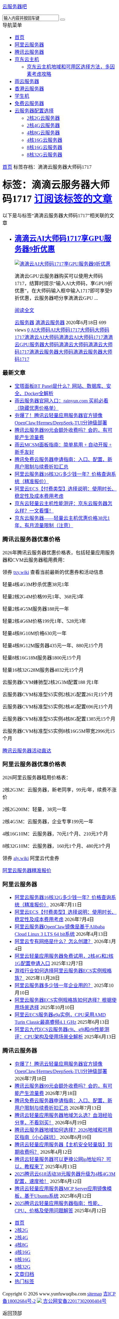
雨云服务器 (27, 81)
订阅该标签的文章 (73, 198)
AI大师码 (40, 330)
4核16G (23, 1252)
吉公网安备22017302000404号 (74, 1301)
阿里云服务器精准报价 (26, 870)
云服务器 (24, 322)
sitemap (94, 1293)
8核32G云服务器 (44, 154)
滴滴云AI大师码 (41, 337)
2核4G (21, 1237)
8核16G (23, 1259)
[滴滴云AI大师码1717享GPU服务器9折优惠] (62, 263)
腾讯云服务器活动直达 (26, 750)
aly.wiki (21, 858)
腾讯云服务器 (29, 52)
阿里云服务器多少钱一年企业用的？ (54, 985)
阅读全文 (24, 310)
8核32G (23, 1266)
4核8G (21, 1244)
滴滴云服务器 (50, 322)
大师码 (87, 330)
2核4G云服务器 (43, 125)
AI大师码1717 (65, 330)
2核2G (21, 1230)
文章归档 (24, 1274)
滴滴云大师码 (73, 344)
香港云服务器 (29, 88)
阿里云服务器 (29, 44)
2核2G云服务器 (43, 118)
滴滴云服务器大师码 (51, 352)
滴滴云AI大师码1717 (81, 337)
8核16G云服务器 (44, 147)
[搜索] (62, 19)
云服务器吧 (14, 6)
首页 (19, 37)
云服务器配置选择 (34, 110)
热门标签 (24, 1281)
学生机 (22, 96)
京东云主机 (27, 59)
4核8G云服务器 (43, 132)
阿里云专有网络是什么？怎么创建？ (54, 941)
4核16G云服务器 (44, 140)
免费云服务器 (29, 103)
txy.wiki (21, 572)
